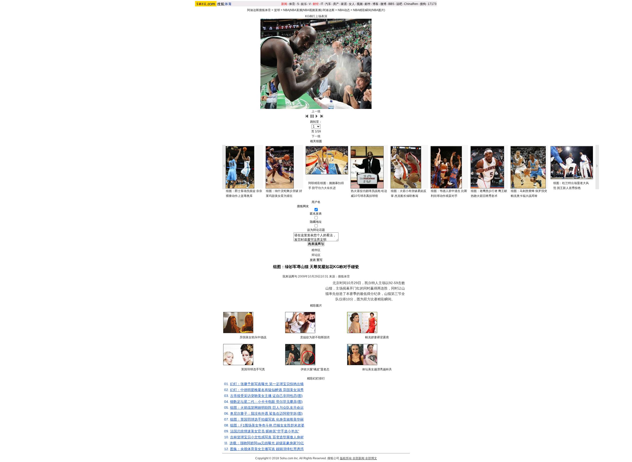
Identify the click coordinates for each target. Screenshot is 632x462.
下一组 (316, 136)
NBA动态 (344, 10)
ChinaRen (411, 4)
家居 (344, 4)
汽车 (328, 4)
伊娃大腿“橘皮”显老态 (315, 369)
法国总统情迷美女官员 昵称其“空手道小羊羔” (264, 431)
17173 (432, 4)
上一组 (316, 111)
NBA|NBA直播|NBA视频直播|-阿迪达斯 (309, 10)
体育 (292, 4)
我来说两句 (289, 276)
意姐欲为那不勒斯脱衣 (315, 337)
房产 (336, 4)
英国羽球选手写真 (253, 369)
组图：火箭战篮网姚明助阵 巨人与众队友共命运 (267, 408)
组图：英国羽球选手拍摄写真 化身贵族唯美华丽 (267, 419)
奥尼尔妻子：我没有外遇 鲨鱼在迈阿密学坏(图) (266, 413)
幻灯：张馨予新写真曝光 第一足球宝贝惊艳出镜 (267, 384)
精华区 (316, 250)
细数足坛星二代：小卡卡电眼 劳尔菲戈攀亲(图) (266, 402)
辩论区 (316, 255)
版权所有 (346, 458)
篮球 (277, 10)
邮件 (368, 4)
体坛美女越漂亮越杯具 (377, 369)
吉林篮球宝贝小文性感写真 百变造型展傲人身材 (267, 437)
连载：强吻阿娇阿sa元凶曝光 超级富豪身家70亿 (267, 443)
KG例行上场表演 (316, 16)
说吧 (399, 4)
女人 (352, 4)
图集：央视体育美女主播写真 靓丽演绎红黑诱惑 (267, 449)
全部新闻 (358, 458)
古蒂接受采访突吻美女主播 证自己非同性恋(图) (266, 396)
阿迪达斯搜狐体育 (259, 10)
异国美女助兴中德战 (253, 337)
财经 (316, 4)
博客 (375, 4)
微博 (383, 4)
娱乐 (304, 4)
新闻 (284, 4)
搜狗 (423, 4)
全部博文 (371, 458)
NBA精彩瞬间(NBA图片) (369, 10)
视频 (360, 4)
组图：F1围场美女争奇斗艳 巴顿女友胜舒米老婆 (267, 425)
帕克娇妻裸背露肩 (377, 337)
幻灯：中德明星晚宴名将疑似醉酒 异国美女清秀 (267, 390)
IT (322, 4)
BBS (391, 4)
